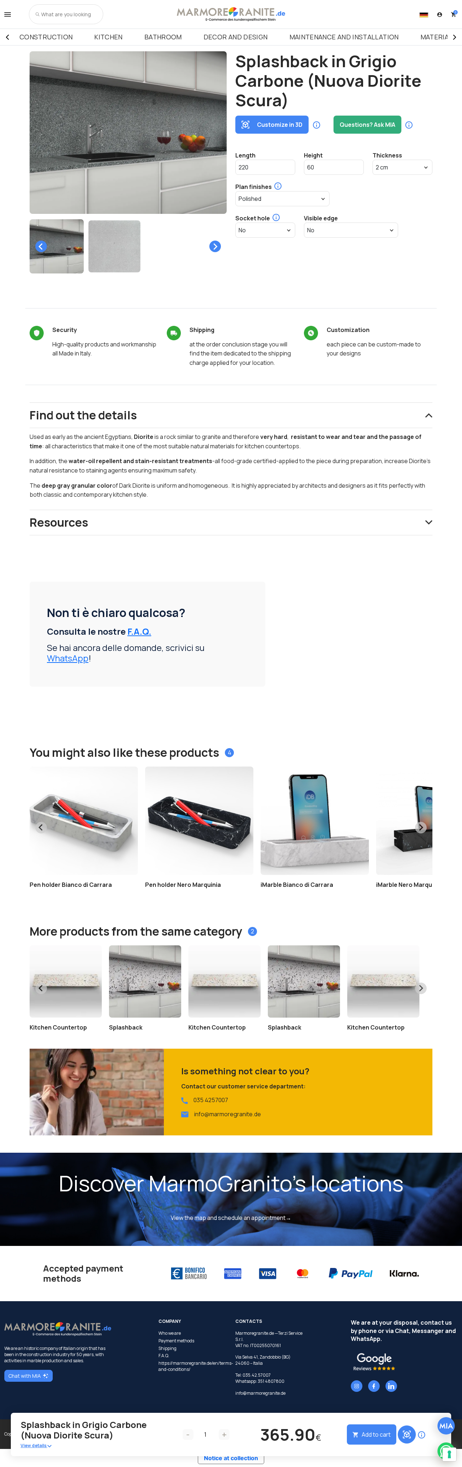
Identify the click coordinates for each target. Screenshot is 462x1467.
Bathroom (163, 37)
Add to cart (376, 1434)
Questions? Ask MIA (367, 125)
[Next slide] (215, 246)
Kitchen (108, 37)
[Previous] (7, 37)
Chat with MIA (24, 1375)
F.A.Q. (139, 631)
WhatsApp (67, 658)
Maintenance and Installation (344, 37)
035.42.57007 (257, 1375)
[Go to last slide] (41, 246)
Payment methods (176, 1341)
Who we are (169, 1333)
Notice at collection (231, 1458)
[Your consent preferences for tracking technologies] (449, 1454)
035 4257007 (210, 1100)
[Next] (455, 37)
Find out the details (83, 415)
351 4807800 (271, 1381)
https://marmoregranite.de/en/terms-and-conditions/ (192, 1366)
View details (34, 1445)
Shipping (167, 1348)
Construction (46, 37)
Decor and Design (236, 37)
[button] (57, 246)
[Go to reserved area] (440, 14)
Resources (59, 522)
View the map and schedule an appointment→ (231, 1218)
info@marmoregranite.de (227, 1114)
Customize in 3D (279, 125)
